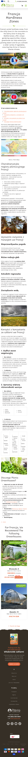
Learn (14, 679)
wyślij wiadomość (15, 718)
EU (4, 1)
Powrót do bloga (15, 626)
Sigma (14, 694)
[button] (8, 1)
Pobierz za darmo (14, 664)
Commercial (14, 698)
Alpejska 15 (14, 612)
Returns (14, 676)
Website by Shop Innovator (23, 745)
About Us (14, 673)
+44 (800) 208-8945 (22, 1)
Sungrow (14, 691)
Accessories (14, 701)
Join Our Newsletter (14, 682)
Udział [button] (4, 522)
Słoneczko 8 (14, 569)
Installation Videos (14, 704)
